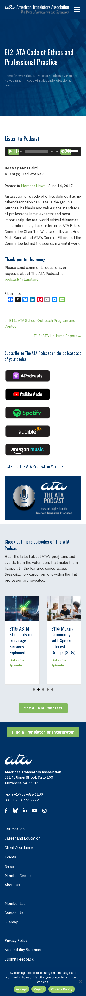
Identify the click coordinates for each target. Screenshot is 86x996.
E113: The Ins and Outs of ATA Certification (56, 637)
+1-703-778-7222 (24, 800)
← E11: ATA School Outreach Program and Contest (40, 323)
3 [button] (43, 689)
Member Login (16, 903)
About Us (12, 885)
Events (10, 857)
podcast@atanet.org (22, 279)
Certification (15, 829)
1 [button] (34, 689)
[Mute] (65, 152)
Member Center (18, 875)
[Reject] (80, 981)
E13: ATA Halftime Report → (57, 335)
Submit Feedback (19, 959)
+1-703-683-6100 (28, 794)
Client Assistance (19, 847)
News (9, 866)
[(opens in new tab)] (27, 375)
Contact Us (14, 913)
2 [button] (38, 689)
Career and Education (22, 838)
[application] (43, 151)
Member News (33, 185)
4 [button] (48, 689)
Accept (21, 989)
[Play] (13, 152)
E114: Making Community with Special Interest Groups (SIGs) (15, 640)
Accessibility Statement (24, 949)
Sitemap (11, 922)
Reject (39, 989)
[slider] (72, 151)
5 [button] (52, 689)
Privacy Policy (16, 940)
